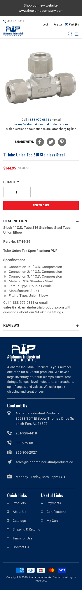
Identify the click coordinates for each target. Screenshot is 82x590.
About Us (19, 512)
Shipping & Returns (26, 529)
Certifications (56, 512)
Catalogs (19, 521)
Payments (54, 503)
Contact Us (21, 547)
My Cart (52, 521)
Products (19, 503)
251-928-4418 (26, 433)
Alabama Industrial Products (46, 577)
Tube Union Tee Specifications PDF (30, 251)
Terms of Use (22, 538)
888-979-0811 (26, 443)
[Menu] (75, 33)
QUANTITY (11, 182)
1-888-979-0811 (38, 119)
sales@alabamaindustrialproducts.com (41, 124)
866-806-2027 (26, 452)
